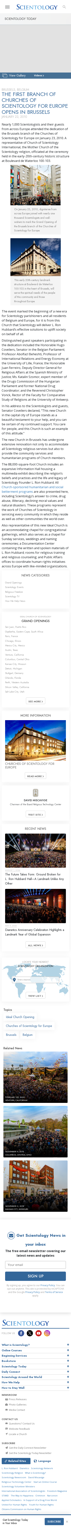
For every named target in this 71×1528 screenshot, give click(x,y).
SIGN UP (36, 1276)
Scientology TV (12, 596)
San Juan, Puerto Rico (15, 627)
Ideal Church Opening (20, 1017)
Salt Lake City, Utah (14, 691)
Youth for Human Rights (41, 1504)
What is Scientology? (16, 1345)
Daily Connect (11, 1372)
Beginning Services (14, 1356)
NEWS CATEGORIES (35, 575)
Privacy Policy (48, 1285)
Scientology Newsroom (14, 1477)
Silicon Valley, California (17, 687)
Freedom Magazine (57, 1491)
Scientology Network (42, 1468)
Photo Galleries (17, 1404)
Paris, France (11, 636)
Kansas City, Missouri (15, 664)
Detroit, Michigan (13, 668)
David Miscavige (36, 1477)
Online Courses (12, 1350)
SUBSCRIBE (54, 1521)
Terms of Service (54, 1292)
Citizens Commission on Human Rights (21, 1509)
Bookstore (9, 1361)
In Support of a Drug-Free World (40, 1500)
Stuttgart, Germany (14, 673)
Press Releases (17, 1399)
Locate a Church (17, 1434)
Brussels (11, 1035)
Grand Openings (13, 582)
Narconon (52, 1495)
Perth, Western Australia (17, 682)
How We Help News (15, 601)
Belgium (28, 1035)
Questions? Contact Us (21, 1423)
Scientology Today (14, 1366)
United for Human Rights (14, 1504)
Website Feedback (19, 1428)
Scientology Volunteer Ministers (18, 1486)
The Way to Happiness (22, 1495)
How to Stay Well (13, 1388)
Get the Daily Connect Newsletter (27, 1447)
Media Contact (16, 1410)
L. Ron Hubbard (10, 1468)
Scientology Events (14, 587)
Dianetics (24, 1468)
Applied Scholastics (11, 1500)
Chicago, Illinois (13, 641)
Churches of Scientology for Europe (29, 1026)
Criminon (40, 1495)
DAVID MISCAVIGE (35, 800)
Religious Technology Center (16, 1481)
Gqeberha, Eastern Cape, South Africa (24, 631)
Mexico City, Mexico (15, 645)
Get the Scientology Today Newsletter (29, 1453)
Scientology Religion (12, 1472)
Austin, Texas (11, 650)
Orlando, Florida (13, 678)
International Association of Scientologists (23, 1491)
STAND (5, 1495)
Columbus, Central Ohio (17, 659)
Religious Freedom (14, 592)
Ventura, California (14, 655)
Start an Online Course (45, 1481)
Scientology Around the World (22, 1377)
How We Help (11, 1382)
